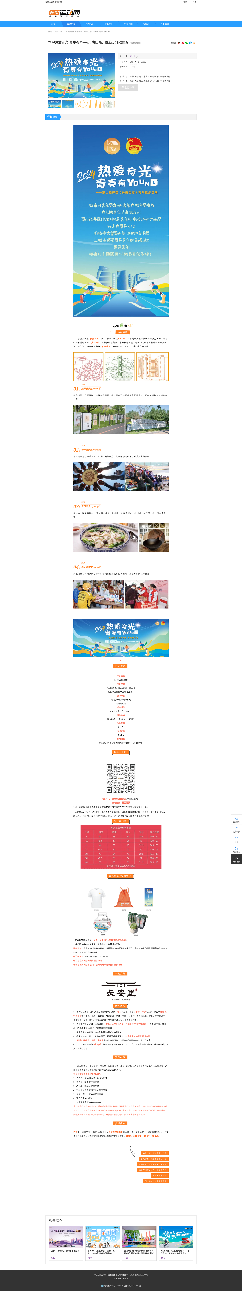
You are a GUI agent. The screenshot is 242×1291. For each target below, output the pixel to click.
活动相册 (128, 24)
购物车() (236, 822)
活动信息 (89, 24)
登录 (185, 2)
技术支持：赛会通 (121, 1278)
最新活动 (71, 24)
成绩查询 (236, 852)
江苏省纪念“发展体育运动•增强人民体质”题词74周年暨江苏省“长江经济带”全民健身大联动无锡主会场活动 (139, 1252)
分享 (236, 842)
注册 (195, 2)
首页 (53, 24)
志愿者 (146, 24)
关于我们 (164, 24)
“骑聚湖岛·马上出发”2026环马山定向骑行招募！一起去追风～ (175, 1252)
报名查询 (109, 24)
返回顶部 (236, 862)
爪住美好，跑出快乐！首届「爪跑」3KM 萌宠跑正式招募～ (101, 1252)
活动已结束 (128, 87)
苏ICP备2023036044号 (139, 1275)
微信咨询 (236, 832)
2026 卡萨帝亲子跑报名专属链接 (65, 1251)
